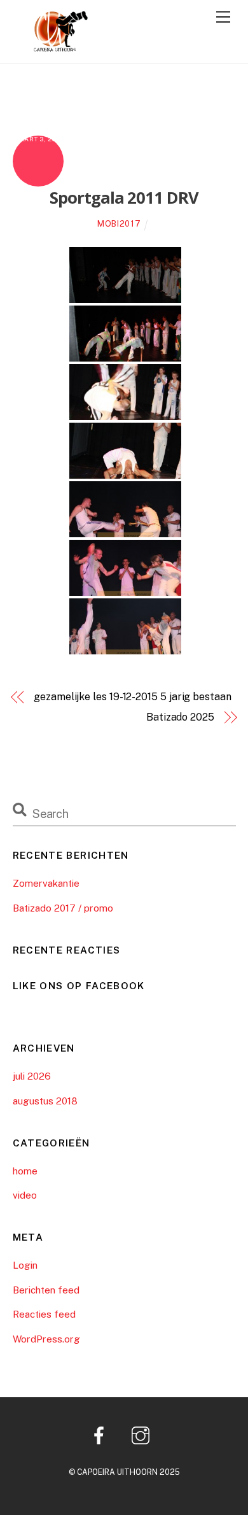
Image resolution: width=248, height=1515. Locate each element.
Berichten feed (46, 1290)
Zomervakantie (46, 883)
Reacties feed (44, 1314)
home (25, 1171)
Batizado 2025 (180, 717)
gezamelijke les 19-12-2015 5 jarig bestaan (132, 697)
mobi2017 (119, 224)
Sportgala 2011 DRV (124, 198)
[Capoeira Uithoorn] (51, 47)
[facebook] (101, 1434)
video (25, 1195)
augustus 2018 (45, 1101)
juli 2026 (32, 1076)
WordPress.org (46, 1339)
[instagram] (142, 1434)
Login (25, 1265)
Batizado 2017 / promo (63, 908)
